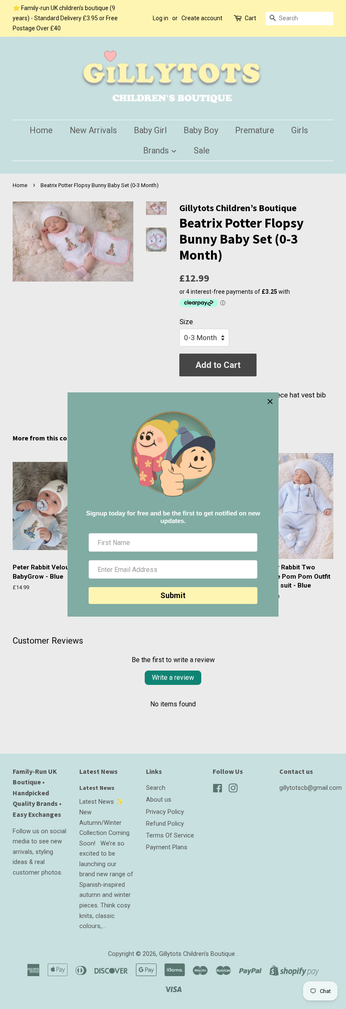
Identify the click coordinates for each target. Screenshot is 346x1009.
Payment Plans (166, 847)
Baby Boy (201, 130)
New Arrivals (93, 130)
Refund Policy (165, 823)
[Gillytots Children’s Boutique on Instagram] (233, 790)
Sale (202, 150)
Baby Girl (150, 130)
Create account (201, 18)
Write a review (173, 678)
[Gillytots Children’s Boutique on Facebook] (217, 790)
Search (155, 788)
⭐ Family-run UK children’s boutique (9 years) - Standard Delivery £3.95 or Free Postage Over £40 (65, 18)
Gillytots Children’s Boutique (198, 954)
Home (41, 130)
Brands (157, 150)
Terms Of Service (170, 835)
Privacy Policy (165, 812)
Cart (250, 18)
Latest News (98, 771)
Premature (254, 130)
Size (186, 321)
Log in (160, 18)
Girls (299, 130)
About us (158, 799)
